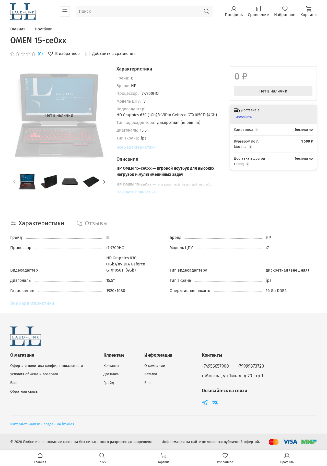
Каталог (150, 374)
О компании (154, 366)
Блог (14, 383)
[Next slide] (100, 115)
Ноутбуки (44, 29)
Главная (18, 29)
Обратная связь (24, 391)
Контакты (111, 366)
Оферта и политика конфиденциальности (46, 366)
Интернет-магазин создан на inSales (42, 424)
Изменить (244, 117)
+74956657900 (215, 366)
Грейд (108, 383)
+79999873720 (250, 366)
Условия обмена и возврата (34, 374)
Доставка (111, 374)
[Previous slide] (18, 115)
